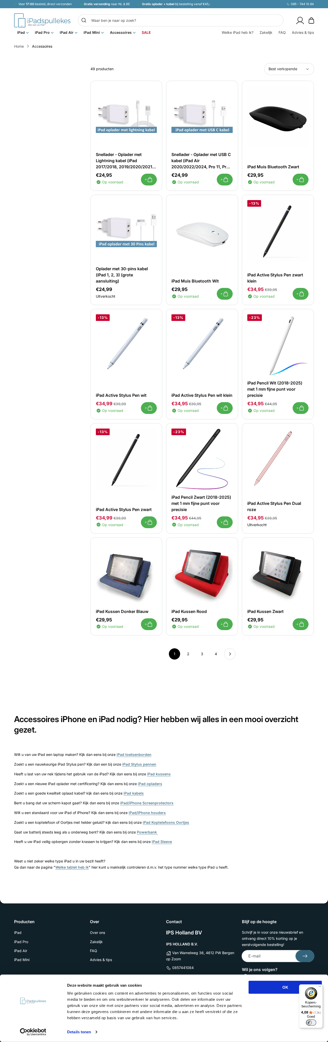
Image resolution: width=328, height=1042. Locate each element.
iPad (18, 932)
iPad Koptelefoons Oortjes (166, 822)
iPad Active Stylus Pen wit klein (201, 395)
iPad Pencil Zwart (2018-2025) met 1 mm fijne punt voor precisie (201, 503)
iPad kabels (134, 793)
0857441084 (183, 967)
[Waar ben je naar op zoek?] (83, 20)
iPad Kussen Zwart (265, 611)
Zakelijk (96, 942)
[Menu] (320, 987)
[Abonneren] (305, 956)
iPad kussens (159, 774)
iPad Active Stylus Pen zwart (124, 509)
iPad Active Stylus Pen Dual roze (274, 506)
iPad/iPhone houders (147, 812)
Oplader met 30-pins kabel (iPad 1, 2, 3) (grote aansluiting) (122, 275)
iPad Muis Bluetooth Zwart (273, 166)
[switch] (311, 1022)
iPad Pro (21, 942)
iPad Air (20, 951)
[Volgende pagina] (229, 654)
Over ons (97, 932)
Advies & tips (101, 959)
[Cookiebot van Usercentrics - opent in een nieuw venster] (33, 1032)
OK (285, 987)
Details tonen (79, 1032)
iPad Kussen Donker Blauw (122, 611)
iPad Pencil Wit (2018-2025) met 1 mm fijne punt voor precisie (274, 389)
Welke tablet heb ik (72, 867)
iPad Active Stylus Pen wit (121, 395)
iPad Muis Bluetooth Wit (195, 281)
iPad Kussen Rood (189, 611)
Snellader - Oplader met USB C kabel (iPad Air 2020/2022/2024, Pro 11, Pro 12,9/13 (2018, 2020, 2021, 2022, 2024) (201, 161)
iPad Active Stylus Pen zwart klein (275, 278)
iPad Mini (21, 959)
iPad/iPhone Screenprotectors (146, 803)
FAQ (93, 951)
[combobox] (180, 20)
